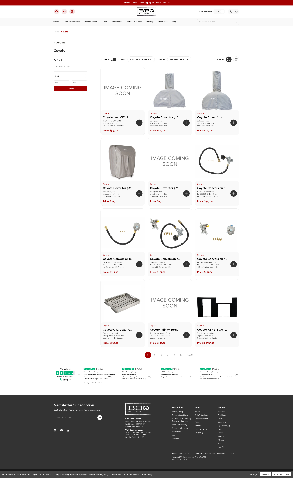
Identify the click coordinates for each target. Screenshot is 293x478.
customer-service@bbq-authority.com (218, 453)
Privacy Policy (177, 412)
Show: (122, 59)
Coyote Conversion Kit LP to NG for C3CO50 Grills (118, 259)
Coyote (221, 419)
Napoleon (221, 412)
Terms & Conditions (180, 415)
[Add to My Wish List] (139, 80)
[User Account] (230, 11)
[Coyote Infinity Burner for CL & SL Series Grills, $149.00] (170, 303)
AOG (219, 443)
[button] (139, 123)
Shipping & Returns (180, 428)
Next (189, 355)
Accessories (117, 22)
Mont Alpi (221, 436)
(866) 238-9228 (138, 426)
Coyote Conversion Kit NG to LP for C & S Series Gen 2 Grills (165, 259)
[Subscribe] (99, 417)
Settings (253, 474)
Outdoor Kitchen (90, 22)
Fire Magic (222, 415)
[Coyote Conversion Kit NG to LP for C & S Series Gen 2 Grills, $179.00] (170, 232)
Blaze (220, 429)
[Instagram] (72, 11)
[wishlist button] (236, 11)
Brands (56, 22)
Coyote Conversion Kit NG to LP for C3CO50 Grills (212, 188)
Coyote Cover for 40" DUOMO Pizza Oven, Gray (212, 117)
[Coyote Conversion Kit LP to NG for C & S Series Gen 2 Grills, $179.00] (217, 232)
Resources (163, 22)
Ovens (104, 22)
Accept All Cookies (282, 474)
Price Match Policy (179, 425)
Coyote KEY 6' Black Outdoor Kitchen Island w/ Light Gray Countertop (212, 329)
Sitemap (175, 439)
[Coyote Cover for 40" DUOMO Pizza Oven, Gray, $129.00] (217, 91)
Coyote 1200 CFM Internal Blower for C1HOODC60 (118, 117)
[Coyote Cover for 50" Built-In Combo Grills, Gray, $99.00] (170, 161)
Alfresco (221, 440)
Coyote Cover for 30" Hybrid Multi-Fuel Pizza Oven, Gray (165, 117)
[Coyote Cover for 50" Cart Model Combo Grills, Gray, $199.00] (123, 161)
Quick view (139, 73)
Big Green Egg (224, 426)
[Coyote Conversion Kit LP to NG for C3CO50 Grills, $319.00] (123, 232)
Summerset (222, 422)
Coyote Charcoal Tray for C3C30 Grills (118, 329)
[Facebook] (56, 11)
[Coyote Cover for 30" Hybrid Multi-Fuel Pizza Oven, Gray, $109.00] (170, 91)
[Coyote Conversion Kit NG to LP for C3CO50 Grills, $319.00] (217, 161)
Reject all (265, 474)
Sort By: (161, 59)
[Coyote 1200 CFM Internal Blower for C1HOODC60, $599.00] (123, 91)
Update (70, 89)
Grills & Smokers (71, 22)
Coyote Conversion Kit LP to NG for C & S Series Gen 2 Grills (212, 259)
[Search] (236, 21)
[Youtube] (64, 11)
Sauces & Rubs (133, 22)
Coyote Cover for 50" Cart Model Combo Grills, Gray (118, 188)
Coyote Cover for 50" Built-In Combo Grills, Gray (165, 188)
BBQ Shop (149, 22)
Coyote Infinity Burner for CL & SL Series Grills (165, 329)
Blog (174, 22)
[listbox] (179, 59)
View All (221, 447)
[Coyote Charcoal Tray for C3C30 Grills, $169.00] (123, 303)
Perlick (220, 433)
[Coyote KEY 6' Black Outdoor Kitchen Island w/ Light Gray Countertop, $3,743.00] (217, 303)
